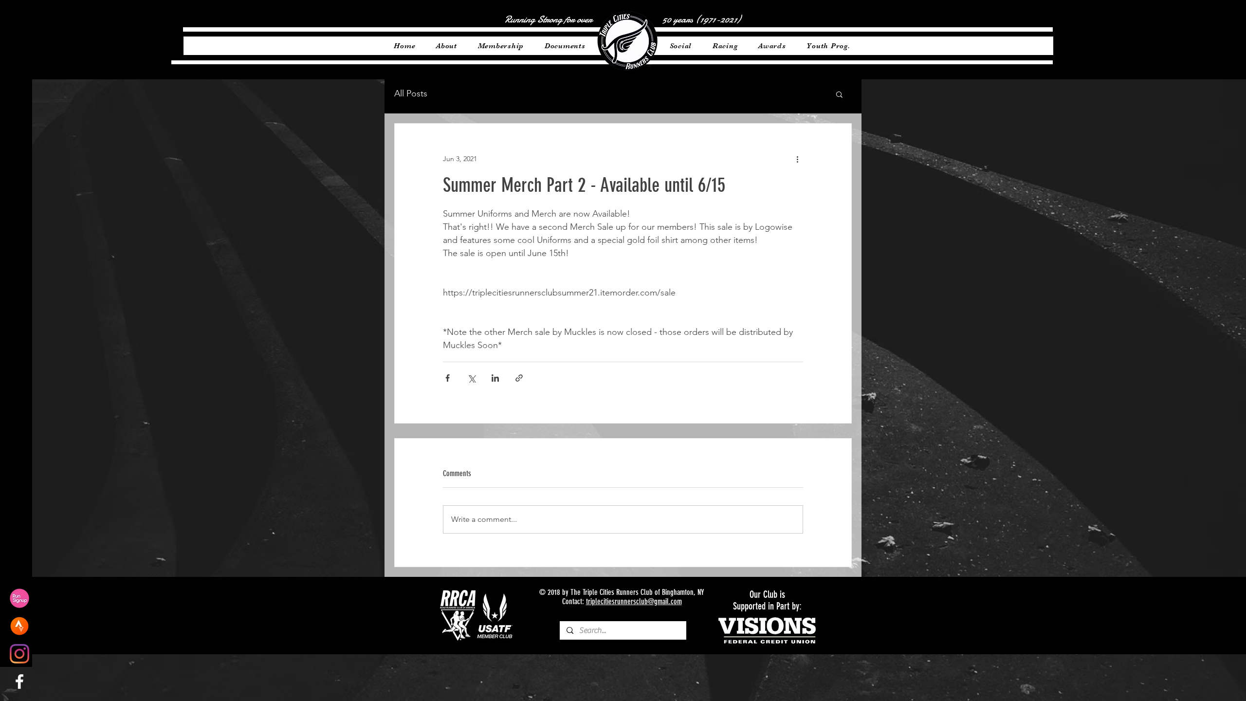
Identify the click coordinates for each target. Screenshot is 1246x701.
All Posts (410, 93)
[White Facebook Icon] (19, 681)
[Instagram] (19, 654)
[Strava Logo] (19, 626)
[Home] (627, 41)
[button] (839, 94)
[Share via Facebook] (447, 378)
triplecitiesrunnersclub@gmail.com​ (634, 601)
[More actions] (797, 159)
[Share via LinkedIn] (495, 378)
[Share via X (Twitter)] (471, 378)
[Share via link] (519, 378)
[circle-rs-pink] (19, 598)
